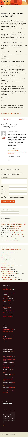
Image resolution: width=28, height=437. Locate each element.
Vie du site (14, 113)
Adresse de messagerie (4, 190)
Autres (4, 327)
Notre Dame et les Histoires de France (17, 230)
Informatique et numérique (8, 329)
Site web (3, 193)
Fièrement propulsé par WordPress (8, 434)
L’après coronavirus (5, 275)
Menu (2, 6)
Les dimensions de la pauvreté (7, 252)
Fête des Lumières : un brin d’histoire (12, 240)
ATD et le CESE (4, 254)
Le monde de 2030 (4, 267)
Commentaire (4, 177)
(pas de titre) (3, 257)
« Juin (4, 425)
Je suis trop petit (6, 119)
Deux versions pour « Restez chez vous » (9, 279)
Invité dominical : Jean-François (7, 277)
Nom (2, 186)
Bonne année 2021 (4, 261)
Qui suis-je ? (23, 119)
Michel (19, 113)
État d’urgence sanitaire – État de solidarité (9, 273)
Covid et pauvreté (4, 263)
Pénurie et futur (12, 221)
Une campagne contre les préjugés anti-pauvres (16, 224)
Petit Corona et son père (6, 269)
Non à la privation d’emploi (16, 226)
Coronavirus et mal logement (7, 271)
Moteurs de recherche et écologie (8, 265)
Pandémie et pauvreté (5, 259)
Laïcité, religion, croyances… (8, 331)
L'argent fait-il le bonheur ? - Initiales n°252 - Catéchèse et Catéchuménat (9, 356)
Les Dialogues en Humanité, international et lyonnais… (11, 249)
